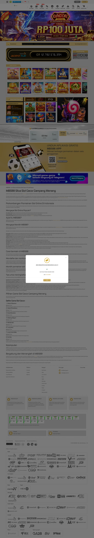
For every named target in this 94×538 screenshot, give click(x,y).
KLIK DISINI (48, 274)
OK (47, 280)
